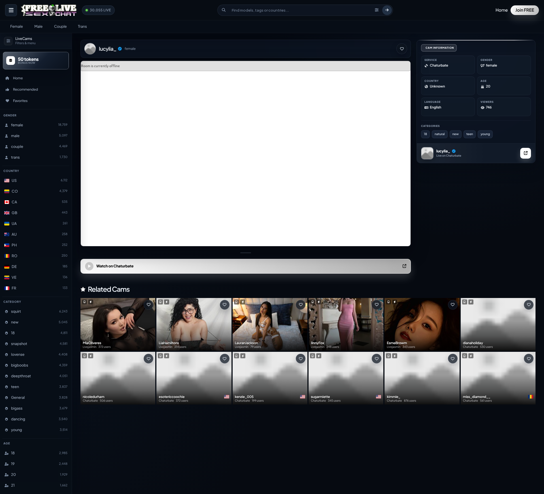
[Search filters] (377, 10)
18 (425, 134)
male (38, 26)
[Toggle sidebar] (11, 10)
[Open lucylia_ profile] (427, 153)
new (455, 134)
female (16, 26)
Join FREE (524, 10)
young (485, 134)
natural (440, 134)
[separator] (245, 252)
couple (60, 26)
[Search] (387, 10)
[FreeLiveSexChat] (49, 10)
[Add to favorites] (401, 48)
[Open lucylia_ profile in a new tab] (525, 153)
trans (82, 26)
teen (469, 134)
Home (502, 10)
